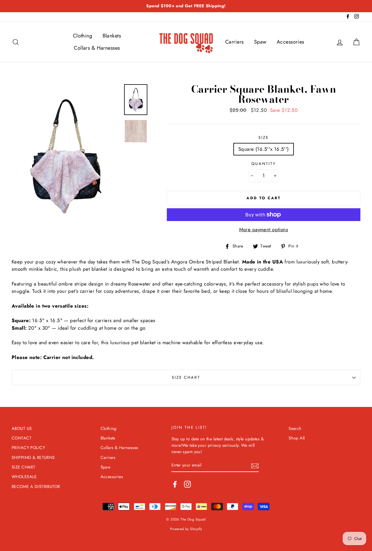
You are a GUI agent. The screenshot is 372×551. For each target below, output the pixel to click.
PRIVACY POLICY (28, 448)
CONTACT (21, 438)
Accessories (290, 42)
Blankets (112, 36)
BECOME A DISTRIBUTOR (36, 486)
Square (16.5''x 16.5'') (263, 149)
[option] (186, 6)
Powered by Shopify (186, 528)
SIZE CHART (186, 377)
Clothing (82, 36)
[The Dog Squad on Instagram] (187, 484)
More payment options (263, 229)
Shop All (297, 438)
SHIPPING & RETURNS (33, 457)
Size (263, 137)
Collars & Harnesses (97, 48)
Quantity (263, 163)
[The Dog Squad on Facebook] (174, 484)
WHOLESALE (24, 477)
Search (295, 428)
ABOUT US (22, 428)
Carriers (234, 42)
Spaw (260, 42)
